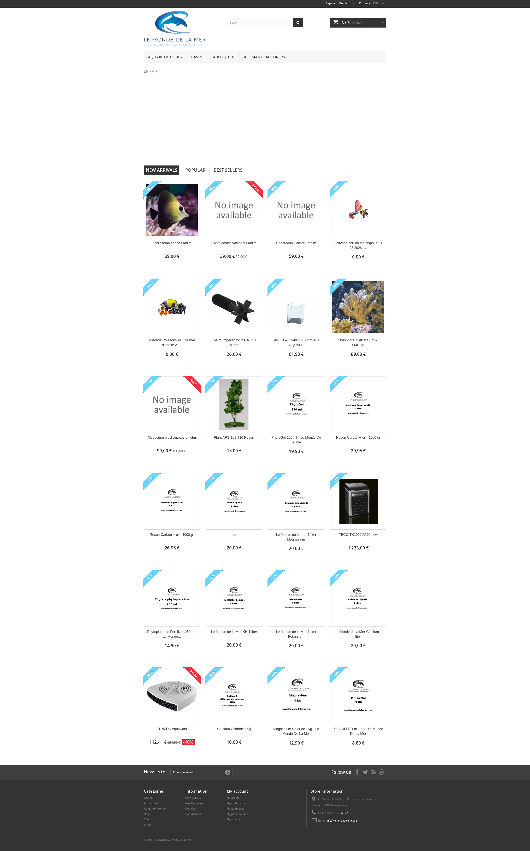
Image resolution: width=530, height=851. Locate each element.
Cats (146, 819)
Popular (195, 170)
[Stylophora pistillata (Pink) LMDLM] (358, 307)
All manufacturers (264, 56)
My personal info (237, 814)
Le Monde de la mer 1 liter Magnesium (296, 537)
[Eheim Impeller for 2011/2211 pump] (234, 307)
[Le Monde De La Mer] (182, 28)
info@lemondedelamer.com (343, 820)
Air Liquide (224, 56)
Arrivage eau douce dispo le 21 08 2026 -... (358, 245)
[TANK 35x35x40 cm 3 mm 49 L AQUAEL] (296, 307)
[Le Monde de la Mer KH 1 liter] (234, 599)
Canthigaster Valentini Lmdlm (234, 243)
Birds (147, 824)
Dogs (147, 814)
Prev (287, 155)
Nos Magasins (194, 803)
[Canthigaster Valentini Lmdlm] (234, 210)
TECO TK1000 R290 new (358, 535)
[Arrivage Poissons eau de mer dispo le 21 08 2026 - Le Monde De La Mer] (172, 307)
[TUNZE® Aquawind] (172, 696)
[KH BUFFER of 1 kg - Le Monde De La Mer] (358, 696)
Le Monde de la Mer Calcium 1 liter (358, 634)
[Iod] (234, 501)
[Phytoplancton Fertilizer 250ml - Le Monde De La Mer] (172, 599)
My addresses (235, 808)
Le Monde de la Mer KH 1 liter (234, 632)
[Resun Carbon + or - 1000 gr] (358, 404)
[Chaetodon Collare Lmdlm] (296, 210)
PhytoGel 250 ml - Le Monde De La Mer (296, 440)
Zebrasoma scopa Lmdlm (172, 243)
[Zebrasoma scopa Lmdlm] (172, 210)
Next (297, 155)
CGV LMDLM (193, 797)
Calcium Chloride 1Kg (234, 729)
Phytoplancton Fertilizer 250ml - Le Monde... (171, 634)
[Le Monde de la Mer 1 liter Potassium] (296, 599)
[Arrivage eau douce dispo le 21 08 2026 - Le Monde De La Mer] (358, 210)
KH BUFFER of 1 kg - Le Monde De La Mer (358, 731)
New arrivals (161, 170)
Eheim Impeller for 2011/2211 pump (234, 342)
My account (237, 791)
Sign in (330, 3)
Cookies (190, 808)
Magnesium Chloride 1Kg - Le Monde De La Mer (296, 731)
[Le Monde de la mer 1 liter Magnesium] (296, 501)
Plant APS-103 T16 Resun (234, 437)
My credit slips (236, 803)
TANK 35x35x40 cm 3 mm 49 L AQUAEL (296, 342)
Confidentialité (194, 814)
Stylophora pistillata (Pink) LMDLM (358, 342)
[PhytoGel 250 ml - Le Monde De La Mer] (296, 404)
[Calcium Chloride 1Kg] (234, 696)
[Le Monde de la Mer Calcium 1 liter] (358, 599)
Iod (234, 535)
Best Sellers (228, 170)
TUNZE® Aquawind (172, 729)
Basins (198, 56)
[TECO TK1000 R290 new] (358, 501)
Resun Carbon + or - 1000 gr (358, 437)
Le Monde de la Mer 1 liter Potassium (296, 634)
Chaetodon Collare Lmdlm (296, 243)
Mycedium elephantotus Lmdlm (172, 437)
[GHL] (224, 116)
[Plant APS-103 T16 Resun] (234, 404)
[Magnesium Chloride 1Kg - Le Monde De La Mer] (296, 696)
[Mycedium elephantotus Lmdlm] (172, 404)
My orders (233, 797)
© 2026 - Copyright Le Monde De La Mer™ (169, 839)
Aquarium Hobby (165, 56)
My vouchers (235, 819)
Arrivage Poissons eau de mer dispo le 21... (171, 342)
